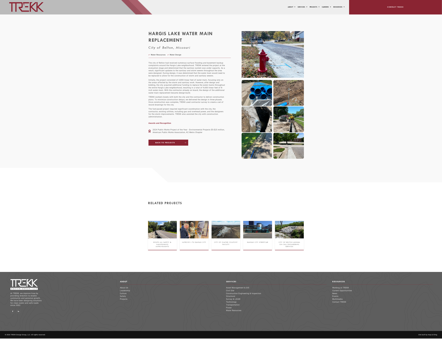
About (290, 7)
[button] (291, 7)
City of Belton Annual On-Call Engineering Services (289, 244)
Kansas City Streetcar (257, 242)
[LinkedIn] (18, 311)
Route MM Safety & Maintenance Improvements (162, 244)
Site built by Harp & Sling (427, 335)
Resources (337, 7)
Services (301, 7)
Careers (325, 7)
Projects (313, 7)
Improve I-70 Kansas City (194, 242)
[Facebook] (12, 311)
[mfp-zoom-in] (256, 92)
